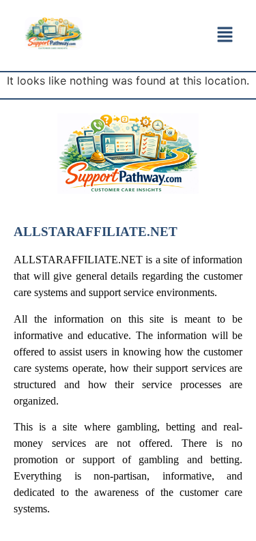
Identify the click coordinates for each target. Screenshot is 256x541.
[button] (225, 35)
